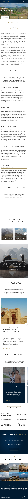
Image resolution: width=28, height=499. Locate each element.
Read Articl (6, 348)
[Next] (25, 233)
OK (24, 496)
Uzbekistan (9, 400)
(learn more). (7, 497)
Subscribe (14, 449)
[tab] (5, 17)
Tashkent (17, 206)
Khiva (2, 206)
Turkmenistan (21, 238)
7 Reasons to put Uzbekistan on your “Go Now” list (11, 330)
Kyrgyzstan (7, 238)
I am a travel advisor (15, 444)
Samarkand (18, 202)
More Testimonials (14, 407)
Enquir (14, 27)
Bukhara (3, 202)
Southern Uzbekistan (20, 204)
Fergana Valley (5, 204)
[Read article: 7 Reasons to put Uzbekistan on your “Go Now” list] (14, 311)
